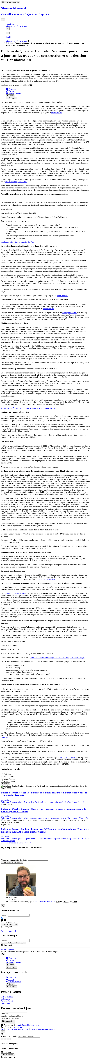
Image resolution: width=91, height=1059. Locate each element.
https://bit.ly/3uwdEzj (47, 579)
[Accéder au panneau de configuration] (2, 1029)
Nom (3, 1013)
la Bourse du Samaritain (68, 758)
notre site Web (56, 113)
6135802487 (18, 1027)
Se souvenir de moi (8, 922)
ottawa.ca (4, 737)
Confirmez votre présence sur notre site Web (17, 242)
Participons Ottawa (69, 313)
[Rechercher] (3, 20)
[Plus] (8, 28)
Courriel (4, 915)
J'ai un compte (6, 949)
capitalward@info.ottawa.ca (28, 1025)
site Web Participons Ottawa (16, 182)
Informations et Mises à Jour (16, 41)
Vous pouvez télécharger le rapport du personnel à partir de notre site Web (28, 408)
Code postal (5, 1018)
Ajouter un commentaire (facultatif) (14, 860)
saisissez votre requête (9, 1036)
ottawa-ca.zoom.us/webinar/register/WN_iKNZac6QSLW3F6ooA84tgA (57, 658)
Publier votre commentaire (11, 862)
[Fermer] (3, 906)
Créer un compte (7, 931)
